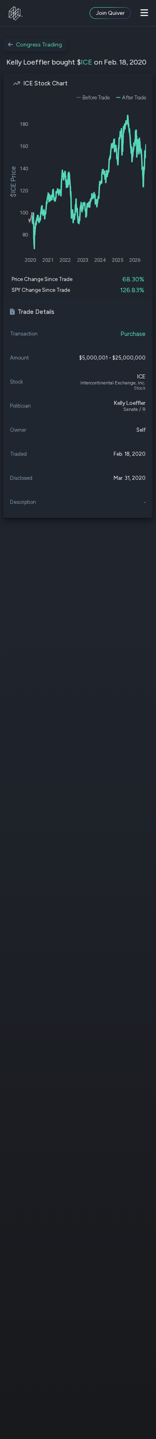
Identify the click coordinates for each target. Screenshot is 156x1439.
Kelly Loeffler (130, 403)
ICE (86, 62)
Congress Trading (39, 44)
